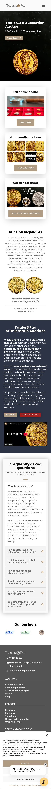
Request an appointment (22, 670)
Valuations (10, 716)
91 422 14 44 (15, 658)
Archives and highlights (17, 690)
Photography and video (17, 719)
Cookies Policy (14, 785)
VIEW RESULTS (14, 37)
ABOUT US (10, 414)
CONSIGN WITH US (30, 414)
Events (8, 693)
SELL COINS (25, 122)
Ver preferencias (26, 779)
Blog (7, 696)
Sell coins (10, 710)
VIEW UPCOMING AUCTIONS (25, 213)
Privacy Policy (26, 785)
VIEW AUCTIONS (26, 167)
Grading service (13, 721)
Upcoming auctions (15, 687)
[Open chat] (44, 782)
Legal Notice (37, 785)
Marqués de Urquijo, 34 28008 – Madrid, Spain (25, 664)
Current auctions (14, 684)
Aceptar (25, 763)
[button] (46, 735)
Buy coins (10, 713)
